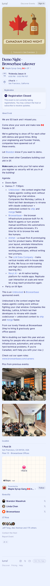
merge (12, 212)
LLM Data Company (23, 257)
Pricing (14, 565)
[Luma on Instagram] (20, 561)
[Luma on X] (25, 561)
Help (21, 565)
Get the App (39, 561)
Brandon (10, 152)
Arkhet (12, 238)
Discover (6, 565)
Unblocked (14, 189)
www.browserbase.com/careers (18, 358)
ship (33, 208)
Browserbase (15, 215)
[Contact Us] (29, 561)
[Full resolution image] (24, 384)
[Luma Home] (5, 3)
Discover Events (28, 3)
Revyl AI (13, 273)
